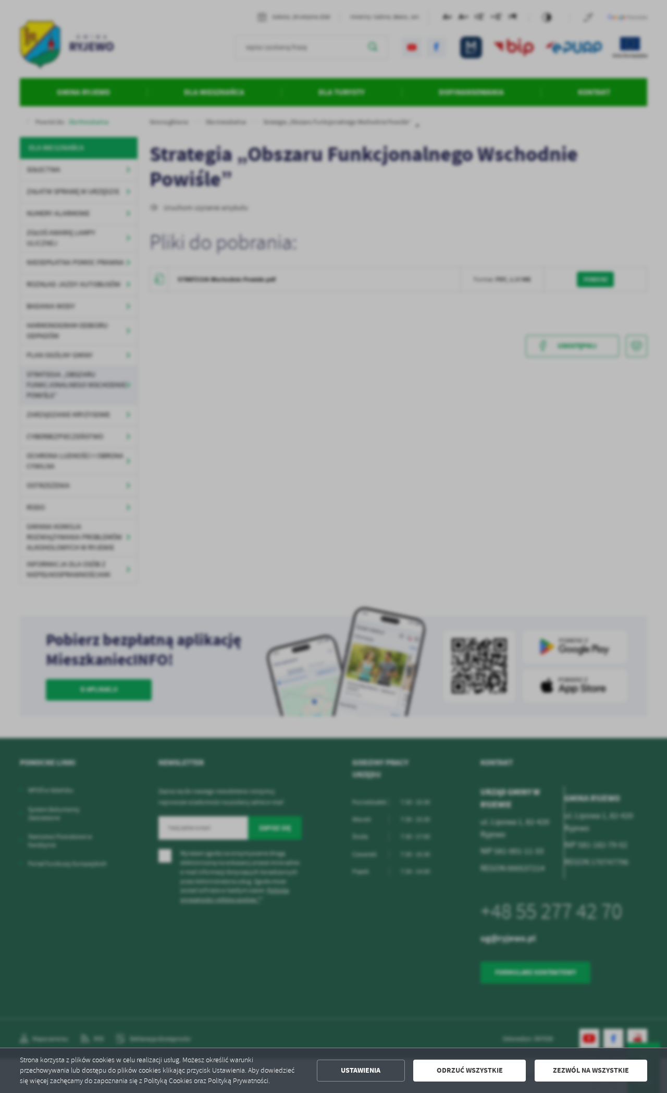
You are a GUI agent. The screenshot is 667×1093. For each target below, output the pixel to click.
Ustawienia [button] (360, 1070)
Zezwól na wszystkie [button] (591, 1070)
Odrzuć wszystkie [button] (470, 1070)
